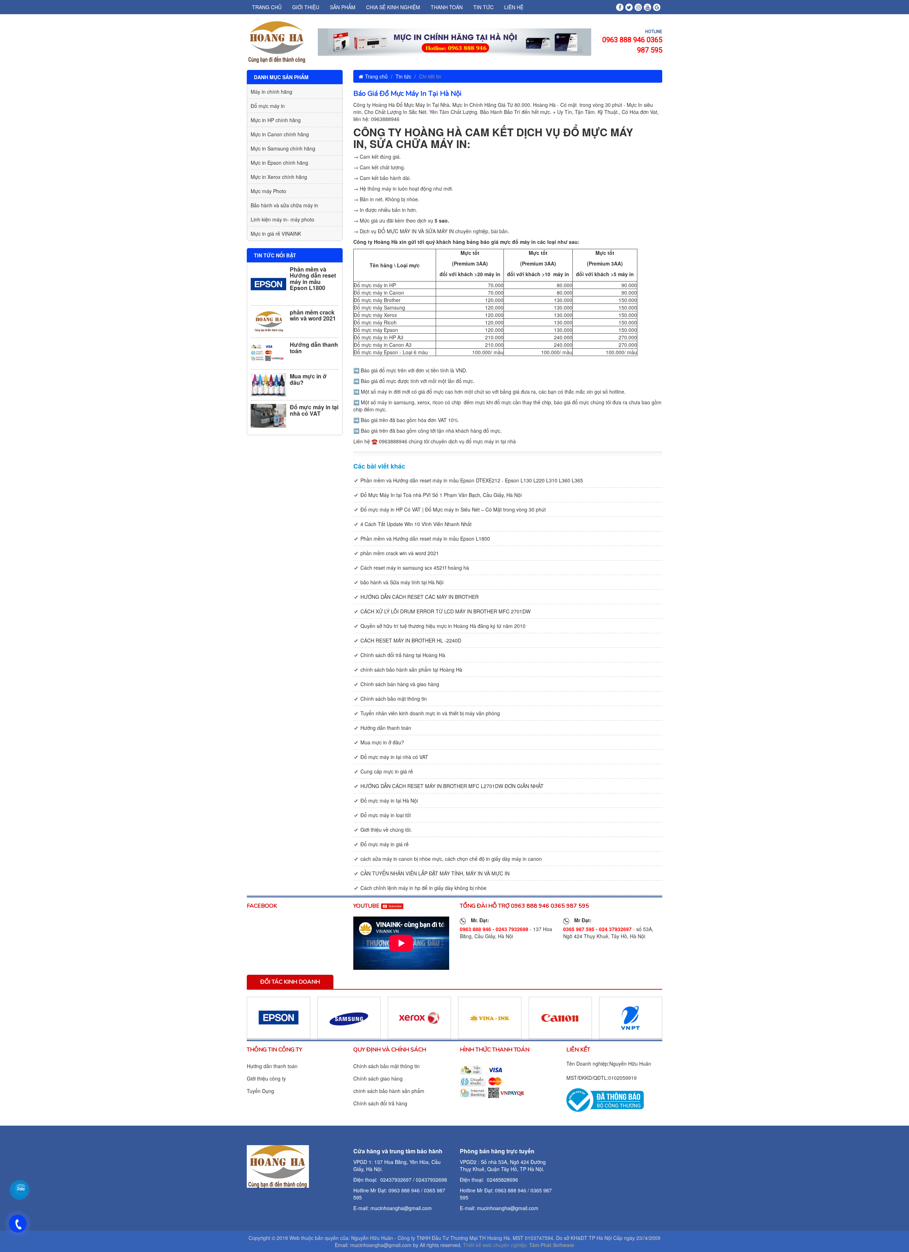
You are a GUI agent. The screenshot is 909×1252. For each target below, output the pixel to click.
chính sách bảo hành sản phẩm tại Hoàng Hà (411, 669)
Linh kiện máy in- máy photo (282, 219)
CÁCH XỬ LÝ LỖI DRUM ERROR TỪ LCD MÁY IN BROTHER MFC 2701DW (445, 611)
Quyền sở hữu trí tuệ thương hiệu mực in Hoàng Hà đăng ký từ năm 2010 (443, 625)
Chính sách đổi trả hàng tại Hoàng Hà (402, 654)
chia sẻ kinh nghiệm (393, 7)
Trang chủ (267, 7)
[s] (605, 1099)
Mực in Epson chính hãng (279, 162)
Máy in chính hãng (271, 91)
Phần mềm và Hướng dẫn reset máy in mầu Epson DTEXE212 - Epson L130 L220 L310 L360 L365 (471, 480)
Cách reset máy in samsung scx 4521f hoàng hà (414, 567)
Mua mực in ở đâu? (308, 379)
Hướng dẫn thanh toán (314, 347)
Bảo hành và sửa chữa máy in (284, 205)
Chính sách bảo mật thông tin (393, 698)
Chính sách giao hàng (378, 1078)
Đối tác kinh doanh (290, 982)
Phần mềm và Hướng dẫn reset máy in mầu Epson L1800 (313, 278)
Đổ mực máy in (268, 105)
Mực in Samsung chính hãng (283, 148)
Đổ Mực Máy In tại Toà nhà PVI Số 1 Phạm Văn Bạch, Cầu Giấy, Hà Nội (441, 494)
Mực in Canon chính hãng (280, 134)
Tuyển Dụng (260, 1090)
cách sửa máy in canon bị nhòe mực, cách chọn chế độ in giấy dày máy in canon (451, 858)
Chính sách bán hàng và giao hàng (399, 684)
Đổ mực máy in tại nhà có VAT (314, 410)
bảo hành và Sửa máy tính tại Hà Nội (401, 582)
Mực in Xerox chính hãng (279, 176)
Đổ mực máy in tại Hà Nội (389, 800)
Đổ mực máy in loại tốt (385, 815)
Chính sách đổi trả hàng (380, 1103)
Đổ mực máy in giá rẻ (384, 844)
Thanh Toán (447, 7)
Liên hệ (513, 7)
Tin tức (483, 7)
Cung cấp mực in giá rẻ (386, 771)
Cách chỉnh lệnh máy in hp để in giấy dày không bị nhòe (423, 887)
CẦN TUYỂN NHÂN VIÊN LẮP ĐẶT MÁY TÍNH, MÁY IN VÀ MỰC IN (435, 873)
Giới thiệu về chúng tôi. (386, 829)
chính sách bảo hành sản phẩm (388, 1090)
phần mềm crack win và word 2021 (313, 315)
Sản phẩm (342, 7)
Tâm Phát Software (551, 1244)
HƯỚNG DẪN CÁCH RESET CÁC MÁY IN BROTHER (419, 596)
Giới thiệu (305, 7)
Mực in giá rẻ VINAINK (276, 233)
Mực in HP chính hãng (276, 120)
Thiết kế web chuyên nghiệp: (495, 1244)
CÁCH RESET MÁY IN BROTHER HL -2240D (410, 640)
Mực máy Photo (268, 191)
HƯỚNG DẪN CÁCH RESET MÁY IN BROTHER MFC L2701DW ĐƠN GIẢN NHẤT (452, 785)
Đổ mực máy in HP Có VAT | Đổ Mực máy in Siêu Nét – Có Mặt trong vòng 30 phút (453, 509)
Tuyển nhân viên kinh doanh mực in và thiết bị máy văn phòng (430, 713)
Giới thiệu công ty (266, 1078)
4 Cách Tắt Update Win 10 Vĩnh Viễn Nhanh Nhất (416, 523)
